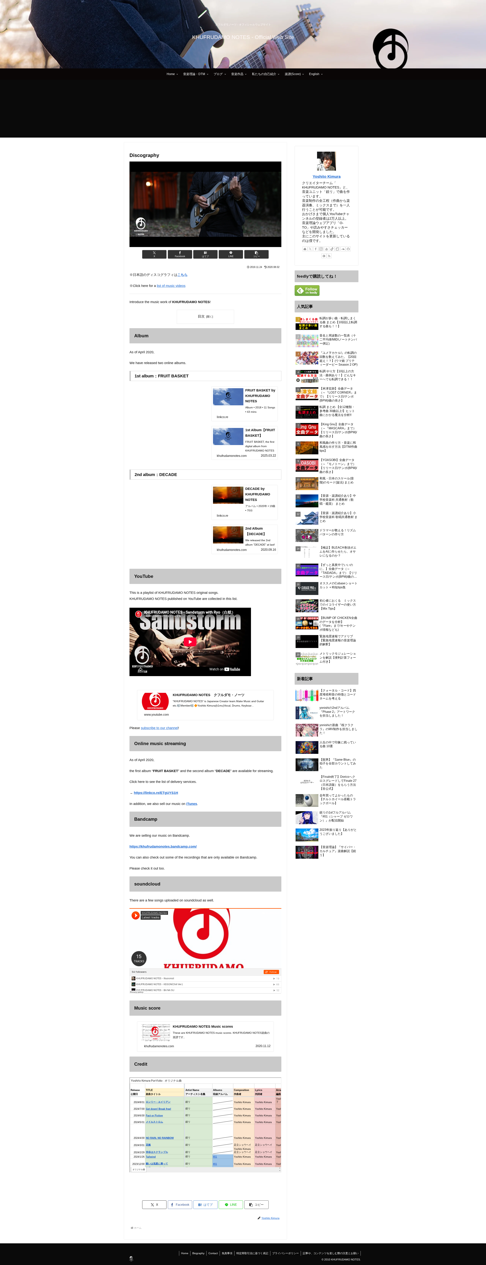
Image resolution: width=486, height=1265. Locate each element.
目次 (201, 316)
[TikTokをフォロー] (332, 248)
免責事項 (227, 1253)
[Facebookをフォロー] (315, 248)
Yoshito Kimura (327, 176)
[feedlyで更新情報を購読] (323, 255)
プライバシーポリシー (285, 1253)
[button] (256, 254)
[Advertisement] (243, 111)
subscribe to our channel (159, 728)
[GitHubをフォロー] (348, 248)
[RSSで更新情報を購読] (329, 255)
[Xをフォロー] (310, 248)
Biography (198, 1253)
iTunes (191, 804)
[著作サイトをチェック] (304, 248)
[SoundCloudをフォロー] (342, 248)
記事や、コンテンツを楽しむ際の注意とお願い (331, 1253)
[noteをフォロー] (337, 248)
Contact (213, 1253)
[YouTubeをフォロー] (326, 248)
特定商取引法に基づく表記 (252, 1253)
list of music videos (171, 286)
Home (184, 1253)
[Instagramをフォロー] (321, 248)
